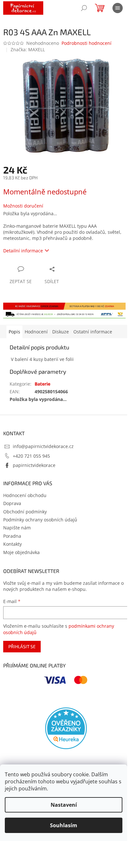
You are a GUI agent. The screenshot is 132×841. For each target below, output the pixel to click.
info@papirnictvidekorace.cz (43, 446)
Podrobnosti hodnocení (86, 43)
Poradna (12, 536)
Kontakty (12, 544)
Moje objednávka (21, 552)
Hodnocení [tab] (36, 332)
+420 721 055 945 (31, 456)
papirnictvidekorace (34, 465)
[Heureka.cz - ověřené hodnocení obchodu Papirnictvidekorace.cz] (66, 728)
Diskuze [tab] (60, 332)
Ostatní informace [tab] (92, 332)
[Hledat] (84, 8)
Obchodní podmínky (25, 512)
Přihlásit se (22, 646)
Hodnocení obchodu (24, 495)
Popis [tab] (14, 332)
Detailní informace (23, 251)
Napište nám (17, 528)
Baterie (42, 384)
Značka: (28, 49)
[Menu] (117, 8)
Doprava (12, 503)
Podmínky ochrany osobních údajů (40, 520)
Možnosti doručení (23, 206)
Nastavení (64, 804)
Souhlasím (63, 825)
